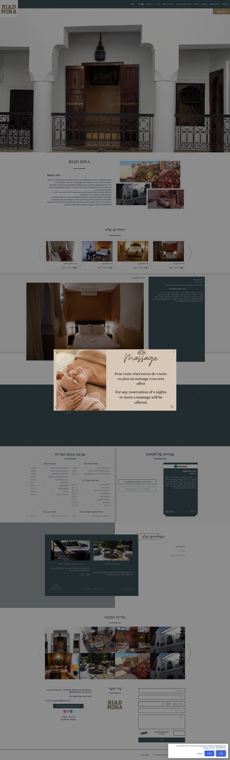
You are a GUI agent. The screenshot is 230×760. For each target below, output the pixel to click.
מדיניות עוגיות (209, 748)
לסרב (209, 753)
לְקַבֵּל (221, 753)
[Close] (173, 352)
